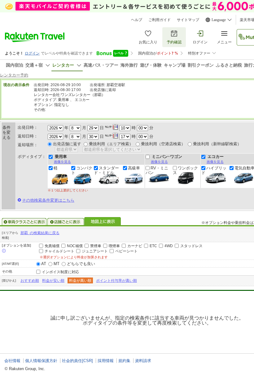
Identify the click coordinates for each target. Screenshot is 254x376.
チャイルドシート (59, 251)
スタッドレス (191, 246)
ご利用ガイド (159, 20)
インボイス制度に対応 (60, 272)
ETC (153, 246)
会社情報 (12, 360)
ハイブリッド (213, 170)
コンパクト (81, 170)
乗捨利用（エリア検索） (111, 144)
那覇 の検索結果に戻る (39, 233)
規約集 (124, 360)
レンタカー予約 (14, 75)
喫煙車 (114, 246)
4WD (168, 246)
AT (43, 263)
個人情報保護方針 (41, 360)
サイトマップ (188, 20)
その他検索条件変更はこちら (48, 200)
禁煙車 (95, 246)
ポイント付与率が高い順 (116, 280)
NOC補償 (75, 246)
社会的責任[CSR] (77, 360)
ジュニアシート (95, 251)
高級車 (134, 168)
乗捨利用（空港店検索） (163, 144)
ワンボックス (185, 170)
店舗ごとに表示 (65, 221)
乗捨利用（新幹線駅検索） (217, 144)
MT (56, 263)
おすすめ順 (29, 280)
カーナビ (134, 246)
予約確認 (174, 42)
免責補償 (52, 246)
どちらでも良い (81, 263)
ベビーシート (126, 251)
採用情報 (106, 360)
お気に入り (148, 42)
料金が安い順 (53, 280)
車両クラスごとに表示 (24, 221)
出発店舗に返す (67, 144)
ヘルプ (136, 20)
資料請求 (143, 360)
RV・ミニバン (157, 170)
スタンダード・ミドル (106, 170)
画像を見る (62, 162)
